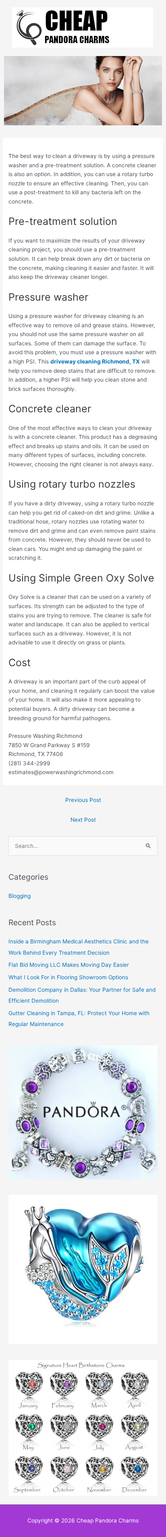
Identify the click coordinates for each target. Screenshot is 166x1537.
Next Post (83, 819)
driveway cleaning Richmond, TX (95, 361)
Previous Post (83, 800)
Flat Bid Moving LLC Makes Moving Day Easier (68, 965)
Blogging (19, 896)
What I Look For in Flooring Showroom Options (68, 977)
